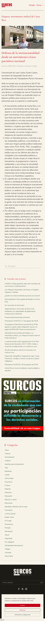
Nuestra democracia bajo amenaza (17, 317)
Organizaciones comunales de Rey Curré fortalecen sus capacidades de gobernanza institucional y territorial (20, 311)
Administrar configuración (22, 615)
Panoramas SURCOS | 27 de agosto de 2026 (21, 321)
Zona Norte (9, 556)
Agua (7, 450)
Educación (8, 496)
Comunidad (9, 478)
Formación (8, 510)
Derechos (28, 66)
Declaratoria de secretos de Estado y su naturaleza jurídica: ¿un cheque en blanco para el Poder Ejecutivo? (22, 335)
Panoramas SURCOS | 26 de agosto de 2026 (21, 364)
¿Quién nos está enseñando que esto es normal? (22, 296)
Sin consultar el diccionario (14, 305)
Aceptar (22, 605)
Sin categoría (9, 542)
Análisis (8, 461)
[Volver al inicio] (7, 5)
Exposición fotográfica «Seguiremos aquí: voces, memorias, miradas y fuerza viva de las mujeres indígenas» (22, 358)
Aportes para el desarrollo (14, 464)
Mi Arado (8, 521)
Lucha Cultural (10, 514)
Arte (6, 468)
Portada (32, 5)
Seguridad (8, 538)
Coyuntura (8, 482)
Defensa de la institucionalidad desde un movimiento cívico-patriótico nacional (20, 57)
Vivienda (8, 552)
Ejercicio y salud (10, 499)
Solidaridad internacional (14, 545)
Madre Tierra (9, 517)
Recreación (9, 531)
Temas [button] (38, 5)
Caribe (7, 475)
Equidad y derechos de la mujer (16, 506)
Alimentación (10, 457)
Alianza (7, 453)
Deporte (8, 489)
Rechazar (22, 610)
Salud (7, 535)
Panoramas (9, 524)
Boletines (8, 471)
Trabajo (34, 66)
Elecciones (8, 503)
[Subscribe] (41, 582)
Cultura (7, 485)
